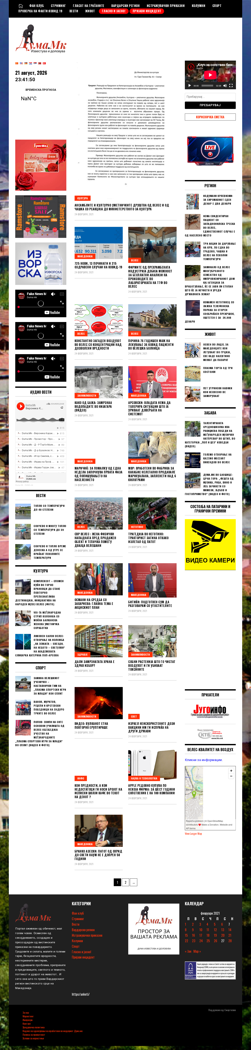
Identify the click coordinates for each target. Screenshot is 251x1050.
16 (193, 935)
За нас (26, 1012)
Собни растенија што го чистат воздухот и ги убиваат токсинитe (151, 665)
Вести (73, 11)
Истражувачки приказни (166, 5)
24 (201, 940)
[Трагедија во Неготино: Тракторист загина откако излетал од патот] (152, 513)
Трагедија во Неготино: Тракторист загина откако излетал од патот (148, 538)
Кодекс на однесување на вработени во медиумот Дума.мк (53, 1031)
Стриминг (58, 5)
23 (193, 940)
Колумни (198, 5)
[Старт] (189, 85)
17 (200, 935)
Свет (134, 716)
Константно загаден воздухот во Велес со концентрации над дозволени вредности (98, 345)
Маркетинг (28, 1016)
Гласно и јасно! (114, 11)
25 (208, 940)
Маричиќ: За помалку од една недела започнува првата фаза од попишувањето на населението (99, 474)
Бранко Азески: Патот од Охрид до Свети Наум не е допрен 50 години (98, 855)
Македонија (85, 256)
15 (186, 935)
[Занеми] (225, 85)
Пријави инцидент (147, 11)
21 (229, 935)
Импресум (28, 1020)
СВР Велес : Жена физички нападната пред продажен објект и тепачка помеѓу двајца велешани (95, 540)
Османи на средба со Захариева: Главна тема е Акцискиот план (94, 604)
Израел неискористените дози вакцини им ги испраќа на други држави (151, 727)
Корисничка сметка (210, 117)
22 (186, 940)
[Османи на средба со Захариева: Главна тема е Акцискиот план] (99, 579)
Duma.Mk (19, 485)
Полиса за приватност (34, 1034)
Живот (90, 11)
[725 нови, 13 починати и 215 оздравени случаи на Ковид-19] (99, 243)
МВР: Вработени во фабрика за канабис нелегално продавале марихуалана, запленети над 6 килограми (152, 474)
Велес (134, 260)
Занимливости (86, 395)
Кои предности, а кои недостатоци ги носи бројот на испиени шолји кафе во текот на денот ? (98, 791)
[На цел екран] (231, 85)
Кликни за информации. (204, 760)
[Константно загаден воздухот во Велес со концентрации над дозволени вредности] (99, 320)
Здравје (82, 654)
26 (215, 940)
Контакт (27, 1023)
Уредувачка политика (33, 1027)
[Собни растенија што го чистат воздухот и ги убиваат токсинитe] (152, 641)
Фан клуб (36, 5)
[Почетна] (21, 5)
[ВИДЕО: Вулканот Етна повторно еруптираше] (99, 703)
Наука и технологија (144, 778)
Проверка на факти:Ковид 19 (40, 11)
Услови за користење (33, 1038)
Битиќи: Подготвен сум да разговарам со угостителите (150, 604)
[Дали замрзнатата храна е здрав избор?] (99, 641)
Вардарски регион (125, 5)
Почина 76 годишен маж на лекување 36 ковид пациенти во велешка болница (151, 345)
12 (215, 929)
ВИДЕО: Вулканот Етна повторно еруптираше (91, 725)
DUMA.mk (29, 485)
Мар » (197, 951)
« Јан (188, 951)
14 (229, 929)
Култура (82, 198)
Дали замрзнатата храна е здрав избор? (95, 663)
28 (230, 940)
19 (215, 935)
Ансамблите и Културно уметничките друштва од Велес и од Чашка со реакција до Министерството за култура (122, 207)
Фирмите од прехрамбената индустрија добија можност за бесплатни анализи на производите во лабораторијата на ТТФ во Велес (150, 277)
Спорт (217, 5)
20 (223, 935)
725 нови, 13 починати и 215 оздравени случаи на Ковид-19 (98, 265)
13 (222, 929)
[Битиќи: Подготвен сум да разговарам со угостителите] (152, 580)
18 (208, 935)
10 (200, 929)
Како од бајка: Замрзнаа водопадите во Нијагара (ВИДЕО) (93, 406)
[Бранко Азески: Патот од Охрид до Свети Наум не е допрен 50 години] (99, 831)
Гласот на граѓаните (88, 5)
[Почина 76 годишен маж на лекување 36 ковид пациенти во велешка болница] (152, 320)
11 (208, 929)
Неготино (137, 527)
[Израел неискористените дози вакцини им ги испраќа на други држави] (152, 703)
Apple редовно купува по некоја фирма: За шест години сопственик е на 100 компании (151, 789)
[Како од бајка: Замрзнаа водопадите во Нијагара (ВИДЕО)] (99, 382)
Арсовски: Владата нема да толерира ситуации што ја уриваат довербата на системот (149, 408)
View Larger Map (193, 833)
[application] (210, 75)
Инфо (80, 778)
